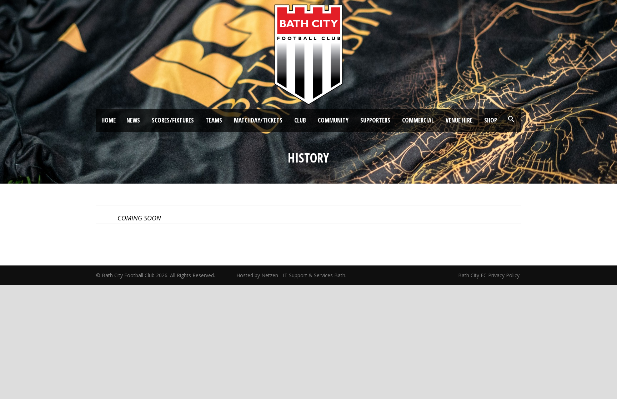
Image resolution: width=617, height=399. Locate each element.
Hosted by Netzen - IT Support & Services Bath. (291, 275)
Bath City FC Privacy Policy (489, 275)
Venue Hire (459, 120)
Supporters (375, 120)
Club (300, 120)
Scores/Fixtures (173, 120)
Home (108, 120)
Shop (490, 120)
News (133, 120)
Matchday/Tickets (258, 120)
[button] (511, 119)
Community (333, 120)
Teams (214, 120)
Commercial (418, 120)
